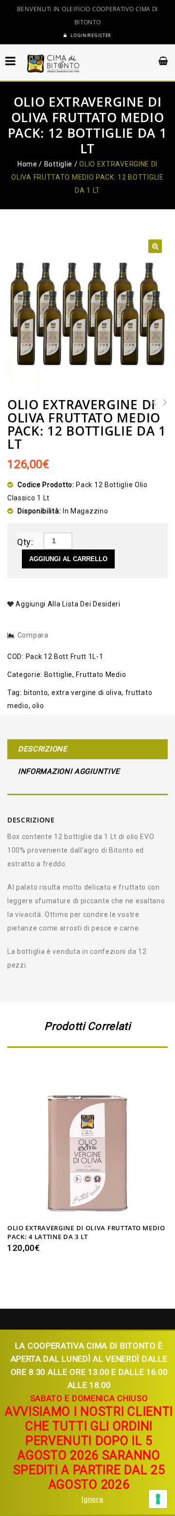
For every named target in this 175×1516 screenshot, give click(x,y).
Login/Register (90, 35)
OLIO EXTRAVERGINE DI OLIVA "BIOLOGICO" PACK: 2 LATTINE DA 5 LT (151, 422)
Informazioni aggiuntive (69, 771)
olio (38, 706)
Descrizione (43, 749)
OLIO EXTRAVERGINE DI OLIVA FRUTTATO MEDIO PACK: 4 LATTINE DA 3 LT (162, 422)
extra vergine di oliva (87, 692)
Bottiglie (58, 164)
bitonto (36, 692)
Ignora (92, 1499)
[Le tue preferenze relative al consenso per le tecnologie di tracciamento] (158, 1499)
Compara (33, 635)
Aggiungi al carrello (68, 559)
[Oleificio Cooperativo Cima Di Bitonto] (53, 63)
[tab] (87, 750)
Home (27, 164)
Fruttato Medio (101, 674)
